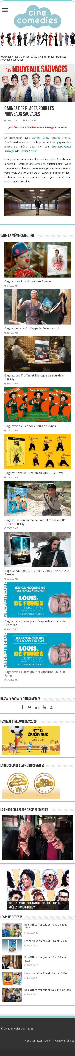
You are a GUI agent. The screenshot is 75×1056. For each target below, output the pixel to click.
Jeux (16, 56)
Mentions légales (64, 1040)
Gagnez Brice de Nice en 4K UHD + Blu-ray (33, 473)
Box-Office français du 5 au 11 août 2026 (47, 989)
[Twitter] (29, 707)
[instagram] (51, 707)
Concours (26, 56)
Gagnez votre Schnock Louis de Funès (30, 426)
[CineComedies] (38, 15)
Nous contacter (33, 1040)
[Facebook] (22, 707)
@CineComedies (35, 163)
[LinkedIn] (37, 707)
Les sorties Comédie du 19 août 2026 (45, 973)
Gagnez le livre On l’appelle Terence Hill (31, 328)
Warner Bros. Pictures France (51, 137)
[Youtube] (44, 707)
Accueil (7, 56)
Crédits (48, 1040)
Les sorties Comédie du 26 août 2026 (45, 940)
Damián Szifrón (28, 151)
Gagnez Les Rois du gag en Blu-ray (28, 281)
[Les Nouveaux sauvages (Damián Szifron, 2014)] (37, 202)
